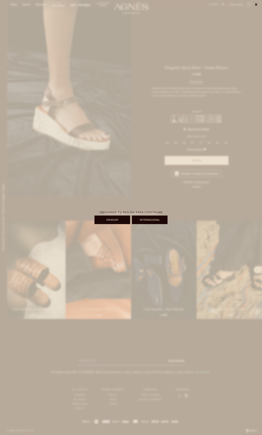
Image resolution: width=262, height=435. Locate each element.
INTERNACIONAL (150, 219)
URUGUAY (112, 219)
